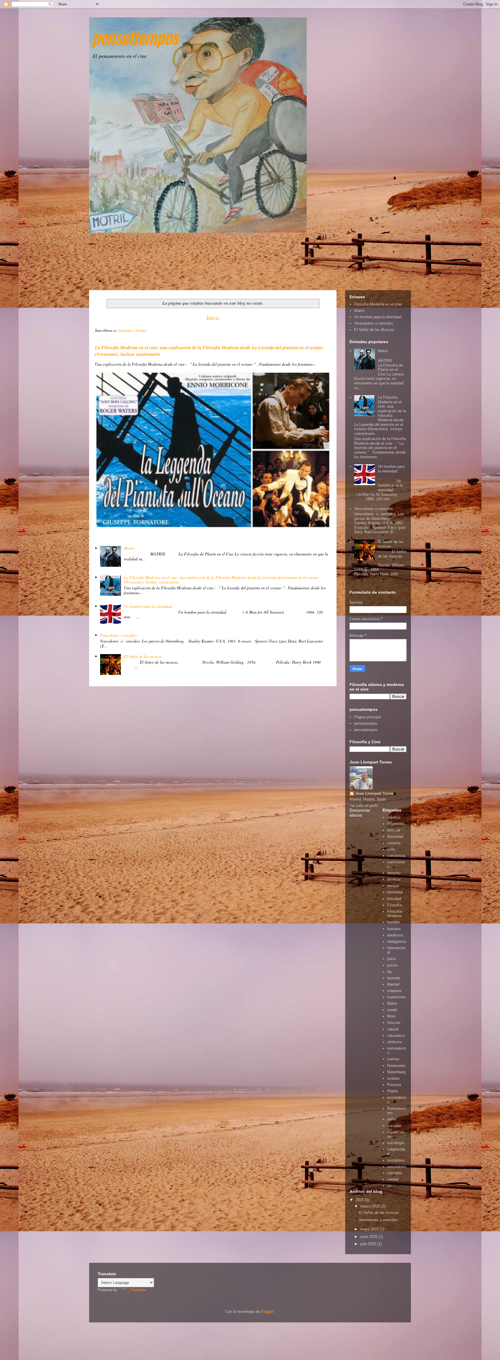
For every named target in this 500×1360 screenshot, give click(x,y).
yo (389, 1186)
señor (391, 1119)
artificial (393, 830)
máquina (394, 991)
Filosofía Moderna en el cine (378, 304)
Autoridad (395, 836)
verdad (392, 1179)
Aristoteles (396, 824)
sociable (394, 1126)
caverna (393, 843)
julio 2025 (368, 1244)
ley (389, 971)
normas (393, 1059)
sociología (395, 1143)
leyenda (393, 978)
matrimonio (396, 997)
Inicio (213, 317)
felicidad (394, 899)
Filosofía (394, 905)
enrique (393, 886)
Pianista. (394, 1085)
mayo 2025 (370, 1229)
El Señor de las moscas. (143, 656)
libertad (393, 984)
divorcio (393, 879)
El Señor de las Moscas (374, 329)
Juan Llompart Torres (374, 793)
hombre (393, 922)
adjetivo (393, 817)
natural (392, 1029)
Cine (391, 849)
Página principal (367, 717)
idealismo (395, 935)
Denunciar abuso (360, 813)
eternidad (394, 892)
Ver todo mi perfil (364, 805)
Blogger (267, 1311)
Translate (138, 1290)
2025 (360, 1200)
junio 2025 (369, 1236)
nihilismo (394, 1042)
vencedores (397, 1166)
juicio (391, 958)
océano (393, 1078)
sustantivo (396, 1160)
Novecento (396, 1065)
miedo (392, 1010)
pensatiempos (135, 36)
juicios (392, 965)
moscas (393, 1022)
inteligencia (396, 941)
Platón (392, 1091)
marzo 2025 (370, 1206)
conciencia (396, 855)
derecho (393, 873)
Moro (391, 1016)
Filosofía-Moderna (395, 913)
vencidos (394, 1173)
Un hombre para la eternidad (377, 317)
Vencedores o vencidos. (119, 635)
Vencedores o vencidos (373, 323)
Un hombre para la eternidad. (148, 606)
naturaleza (396, 1035)
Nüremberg (396, 1072)
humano (393, 929)
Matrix (129, 548)
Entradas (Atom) (132, 330)
